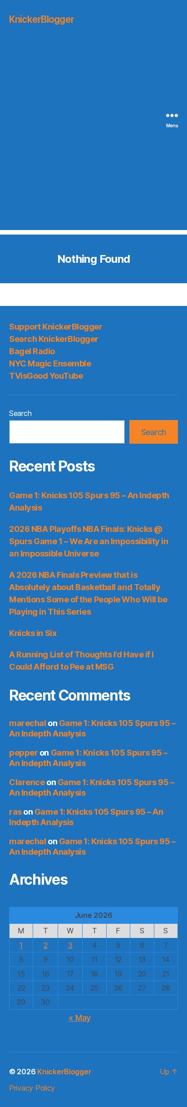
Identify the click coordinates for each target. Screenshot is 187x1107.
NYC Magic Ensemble (50, 363)
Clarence (26, 782)
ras (15, 811)
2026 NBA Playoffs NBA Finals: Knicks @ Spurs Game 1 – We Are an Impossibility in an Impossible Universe (88, 541)
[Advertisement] (93, 136)
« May (80, 1017)
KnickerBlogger (41, 19)
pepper (23, 752)
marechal (27, 723)
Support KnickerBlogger (55, 326)
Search (20, 413)
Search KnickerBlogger (53, 339)
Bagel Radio (32, 351)
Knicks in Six (32, 633)
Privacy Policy (32, 1087)
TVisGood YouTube (46, 376)
